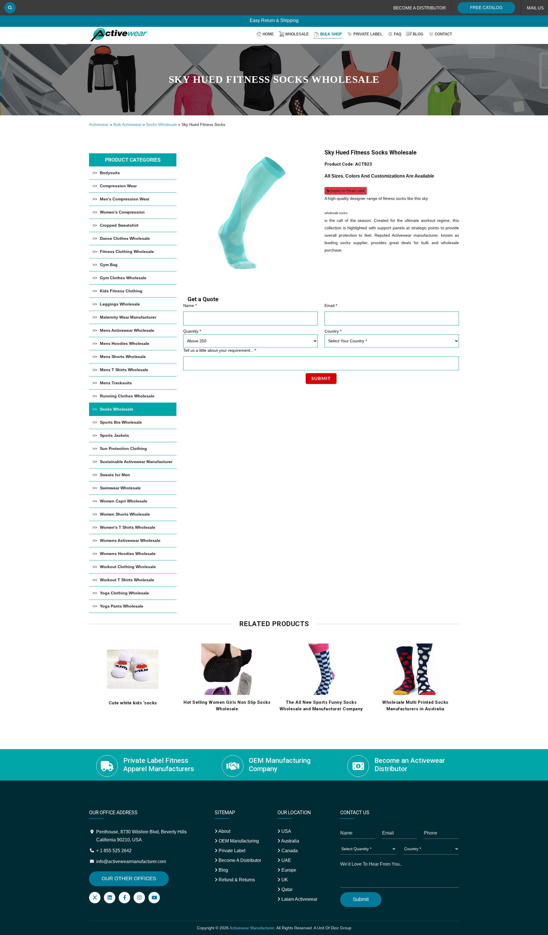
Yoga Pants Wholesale (121, 606)
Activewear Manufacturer (251, 928)
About (223, 831)
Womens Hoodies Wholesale (128, 553)
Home (268, 34)
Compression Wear (118, 186)
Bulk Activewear (127, 124)
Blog (418, 34)
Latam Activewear (298, 899)
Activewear (99, 124)
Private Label (367, 34)
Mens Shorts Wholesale (123, 356)
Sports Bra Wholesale (121, 422)
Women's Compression (122, 212)
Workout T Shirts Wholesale (127, 580)
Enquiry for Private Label (346, 190)
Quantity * (192, 331)
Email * (331, 305)
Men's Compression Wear (124, 199)
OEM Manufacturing (238, 841)
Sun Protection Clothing (123, 448)
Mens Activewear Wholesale (127, 330)
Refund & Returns (236, 879)
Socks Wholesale (161, 124)
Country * (333, 331)
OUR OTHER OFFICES (129, 878)
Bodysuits (110, 172)
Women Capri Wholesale (123, 501)
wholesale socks (336, 213)
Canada (289, 850)
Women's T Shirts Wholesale (127, 527)
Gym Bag (109, 264)
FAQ (397, 34)
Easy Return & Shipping (274, 21)
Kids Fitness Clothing (121, 291)
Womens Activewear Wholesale (130, 540)
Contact (443, 34)
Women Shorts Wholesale (125, 514)
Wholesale (297, 34)
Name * (190, 305)
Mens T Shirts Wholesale (124, 369)
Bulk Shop (331, 34)
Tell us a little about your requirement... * (219, 350)
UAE (285, 860)
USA (285, 831)
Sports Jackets (114, 435)
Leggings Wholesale (120, 304)
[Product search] (10, 7)
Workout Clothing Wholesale (128, 566)
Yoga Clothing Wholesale (124, 593)
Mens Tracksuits (116, 383)
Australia (289, 841)
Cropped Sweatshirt (119, 225)
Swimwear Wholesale (120, 488)
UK (284, 879)
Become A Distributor (239, 860)
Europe (288, 870)
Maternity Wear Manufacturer (128, 317)
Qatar (286, 889)
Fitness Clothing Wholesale (127, 251)
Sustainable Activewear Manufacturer (136, 461)
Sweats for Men (115, 474)
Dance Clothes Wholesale (125, 238)
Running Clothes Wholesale (127, 396)
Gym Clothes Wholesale (123, 278)
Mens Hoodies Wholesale (124, 343)
